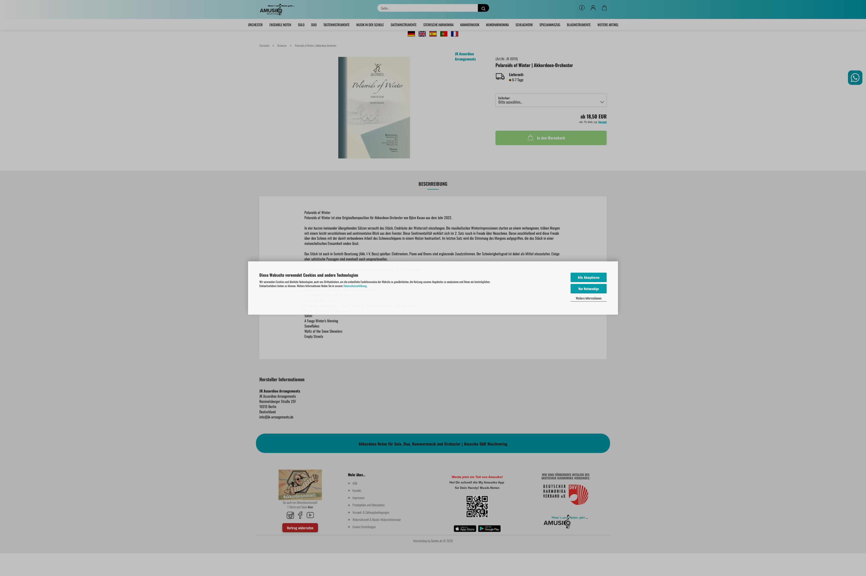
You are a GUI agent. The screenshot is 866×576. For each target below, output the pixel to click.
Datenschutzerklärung (355, 285)
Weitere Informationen (588, 298)
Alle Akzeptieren (588, 277)
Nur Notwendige (588, 288)
